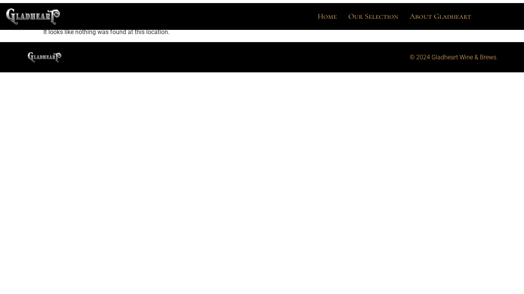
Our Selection (373, 16)
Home (327, 16)
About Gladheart (440, 16)
